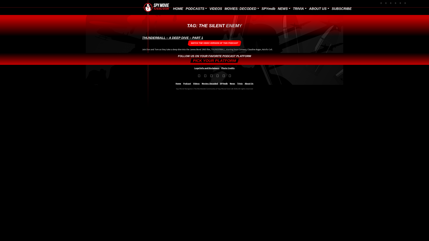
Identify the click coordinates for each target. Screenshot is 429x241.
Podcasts (195, 8)
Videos (215, 8)
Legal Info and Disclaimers (206, 68)
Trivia (298, 8)
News (283, 8)
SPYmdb (268, 8)
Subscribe (342, 8)
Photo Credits (228, 68)
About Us (318, 8)
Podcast (187, 83)
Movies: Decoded (240, 8)
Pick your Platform (214, 61)
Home (178, 8)
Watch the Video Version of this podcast (214, 43)
